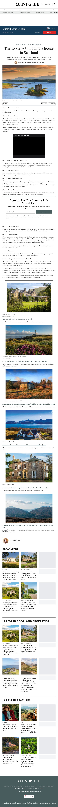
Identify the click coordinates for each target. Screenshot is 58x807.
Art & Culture (10, 10)
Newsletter (53, 103)
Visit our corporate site (48, 802)
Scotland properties (35, 44)
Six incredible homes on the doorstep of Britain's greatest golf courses (24, 361)
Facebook (23, 788)
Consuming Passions (40, 12)
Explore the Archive (25, 12)
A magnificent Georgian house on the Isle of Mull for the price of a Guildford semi (28, 404)
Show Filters (37, 32)
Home (17, 44)
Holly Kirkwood (22, 62)
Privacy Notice (40, 215)
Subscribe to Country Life (9, 12)
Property (19, 10)
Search (49, 32)
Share (6, 103)
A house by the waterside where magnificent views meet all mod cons (24, 445)
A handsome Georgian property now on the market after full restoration (25, 488)
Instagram (17, 788)
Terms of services (20, 215)
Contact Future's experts (17, 786)
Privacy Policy (41, 786)
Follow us (45, 103)
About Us (6, 786)
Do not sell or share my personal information (29, 791)
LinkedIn (37, 788)
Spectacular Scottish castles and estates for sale (17, 319)
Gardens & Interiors (30, 10)
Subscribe (47, 4)
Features (42, 62)
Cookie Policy (50, 786)
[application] (29, 146)
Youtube (30, 788)
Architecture (42, 10)
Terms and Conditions (30, 786)
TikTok (41, 788)
